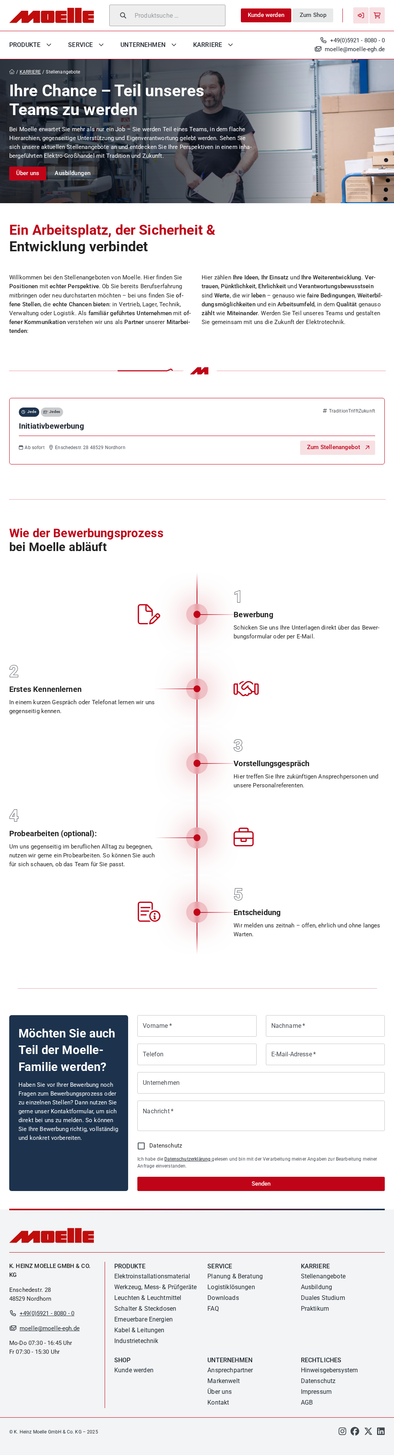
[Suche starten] (123, 15)
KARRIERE (30, 72)
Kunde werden (266, 15)
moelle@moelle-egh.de (355, 49)
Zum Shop (313, 15)
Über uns (27, 173)
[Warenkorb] (377, 15)
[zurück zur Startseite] (13, 72)
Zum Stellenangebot (333, 447)
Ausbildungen (72, 173)
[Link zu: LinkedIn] (381, 1433)
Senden (261, 1183)
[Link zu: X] (368, 1433)
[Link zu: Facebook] (355, 1433)
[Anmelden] (361, 15)
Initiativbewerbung (51, 426)
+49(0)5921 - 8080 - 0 (357, 40)
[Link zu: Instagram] (342, 1433)
